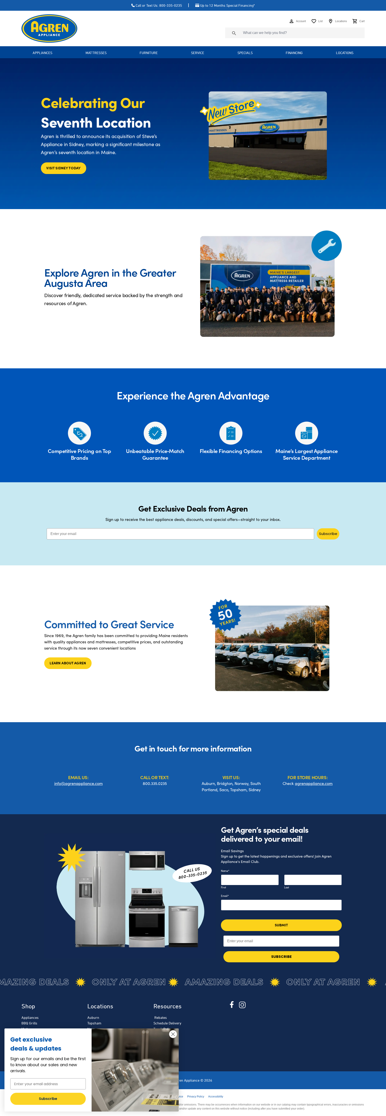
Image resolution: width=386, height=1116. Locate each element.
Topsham (94, 1023)
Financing (294, 53)
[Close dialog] (173, 1034)
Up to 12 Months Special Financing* (227, 5)
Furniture (149, 53)
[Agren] (49, 28)
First (223, 887)
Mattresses (96, 53)
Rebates (160, 1017)
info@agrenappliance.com (78, 783)
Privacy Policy (195, 1096)
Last (286, 887)
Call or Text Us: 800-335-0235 (159, 5)
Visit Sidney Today (63, 167)
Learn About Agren (68, 662)
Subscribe (328, 533)
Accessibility (215, 1096)
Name (225, 871)
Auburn (93, 1017)
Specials (245, 53)
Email (225, 896)
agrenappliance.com (314, 783)
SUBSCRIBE (281, 956)
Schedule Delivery (167, 1023)
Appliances (30, 1017)
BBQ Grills (29, 1023)
